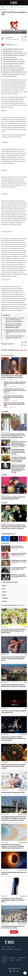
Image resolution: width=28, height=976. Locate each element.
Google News (23, 350)
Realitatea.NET (5, 957)
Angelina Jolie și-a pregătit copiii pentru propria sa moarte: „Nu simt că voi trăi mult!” (15, 383)
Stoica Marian (23, 896)
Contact (3, 947)
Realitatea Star (22, 957)
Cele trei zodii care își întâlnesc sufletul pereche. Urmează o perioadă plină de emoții (13, 325)
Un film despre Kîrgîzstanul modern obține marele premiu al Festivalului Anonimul (14, 397)
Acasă (4, 7)
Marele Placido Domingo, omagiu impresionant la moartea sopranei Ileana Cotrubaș (18, 451)
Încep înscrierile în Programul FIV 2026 (13, 792)
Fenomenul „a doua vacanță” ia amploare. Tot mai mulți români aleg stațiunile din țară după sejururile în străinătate (12, 847)
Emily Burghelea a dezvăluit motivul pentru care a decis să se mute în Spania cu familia (15, 390)
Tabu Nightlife (19, 960)
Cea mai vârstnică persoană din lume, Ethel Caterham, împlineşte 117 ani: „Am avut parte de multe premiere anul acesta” (13, 436)
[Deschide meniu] (2, 3)
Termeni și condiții (10, 947)
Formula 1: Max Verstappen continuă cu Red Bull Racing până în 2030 (13, 498)
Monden (3, 379)
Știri (7, 7)
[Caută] (26, 2)
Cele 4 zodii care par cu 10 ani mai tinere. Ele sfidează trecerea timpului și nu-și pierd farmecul (14, 319)
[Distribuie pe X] (25, 40)
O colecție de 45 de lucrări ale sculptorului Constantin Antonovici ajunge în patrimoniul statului (18, 459)
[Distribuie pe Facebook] (25, 37)
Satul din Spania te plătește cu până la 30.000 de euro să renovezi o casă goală (15, 331)
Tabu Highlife (11, 960)
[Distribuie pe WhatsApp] (22, 40)
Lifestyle (11, 7)
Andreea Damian (23, 790)
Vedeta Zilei (4, 962)
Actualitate (6, 400)
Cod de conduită (18, 949)
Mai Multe (14, 932)
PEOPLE (5, 386)
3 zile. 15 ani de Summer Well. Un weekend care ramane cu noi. (14, 336)
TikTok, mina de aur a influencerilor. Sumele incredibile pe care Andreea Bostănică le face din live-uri (12, 377)
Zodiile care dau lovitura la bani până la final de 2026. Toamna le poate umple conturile (13, 766)
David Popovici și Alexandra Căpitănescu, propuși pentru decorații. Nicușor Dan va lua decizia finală (18, 444)
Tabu (10, 38)
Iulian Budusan (23, 734)
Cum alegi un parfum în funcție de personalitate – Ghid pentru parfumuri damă (13, 900)
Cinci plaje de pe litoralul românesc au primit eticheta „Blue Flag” (13, 927)
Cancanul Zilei (4, 960)
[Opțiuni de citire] (25, 973)
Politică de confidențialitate (7, 949)
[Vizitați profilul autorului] (2, 38)
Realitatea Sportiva (13, 957)
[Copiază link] (22, 37)
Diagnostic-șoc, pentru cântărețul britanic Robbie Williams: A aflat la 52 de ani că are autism (13, 738)
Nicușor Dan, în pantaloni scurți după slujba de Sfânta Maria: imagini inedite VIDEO (14, 404)
